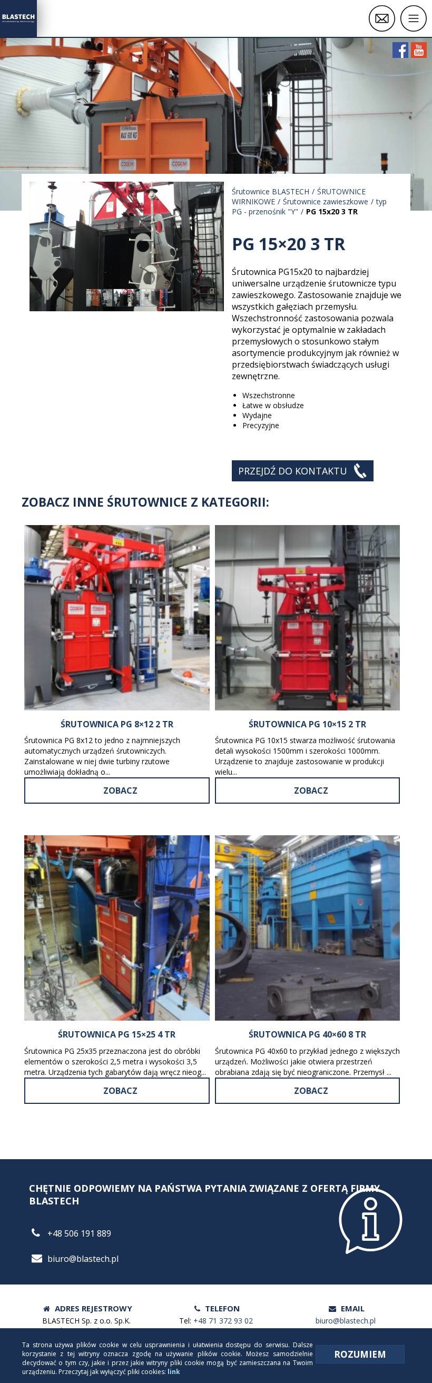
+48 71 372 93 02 (223, 1321)
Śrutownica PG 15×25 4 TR (116, 1034)
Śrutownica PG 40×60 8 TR (307, 1034)
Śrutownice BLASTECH (270, 191)
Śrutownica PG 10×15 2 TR (307, 724)
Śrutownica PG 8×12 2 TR (117, 724)
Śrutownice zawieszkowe (325, 201)
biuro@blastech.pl (83, 1259)
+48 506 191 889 (79, 1233)
